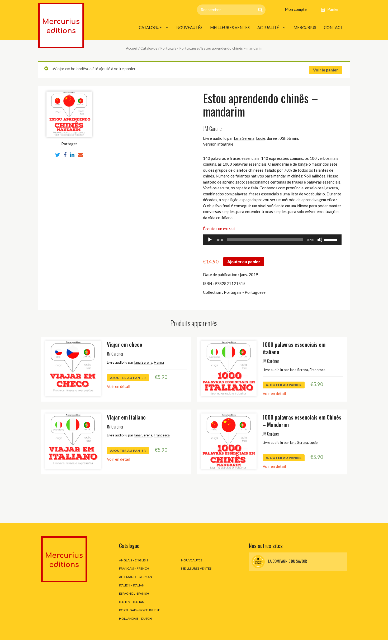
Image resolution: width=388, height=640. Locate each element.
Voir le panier (325, 70)
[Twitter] (57, 154)
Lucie (260, 138)
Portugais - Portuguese (179, 48)
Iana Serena (244, 138)
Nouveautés (189, 27)
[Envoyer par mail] (80, 154)
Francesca (317, 370)
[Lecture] (209, 239)
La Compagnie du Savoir (287, 561)
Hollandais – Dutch (135, 618)
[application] (272, 239)
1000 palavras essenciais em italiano (294, 347)
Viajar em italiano (126, 417)
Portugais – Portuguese (139, 610)
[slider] (331, 239)
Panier (333, 9)
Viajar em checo (124, 344)
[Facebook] (65, 154)
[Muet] (320, 239)
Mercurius (305, 27)
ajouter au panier (128, 378)
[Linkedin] (72, 154)
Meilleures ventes (230, 27)
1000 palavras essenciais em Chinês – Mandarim (302, 420)
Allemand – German (135, 577)
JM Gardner (213, 128)
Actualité (268, 27)
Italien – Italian (131, 585)
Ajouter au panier (243, 261)
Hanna (159, 362)
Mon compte (296, 9)
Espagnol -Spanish (134, 593)
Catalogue (150, 27)
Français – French (134, 568)
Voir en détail (118, 386)
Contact (333, 27)
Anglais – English (133, 560)
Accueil (132, 48)
